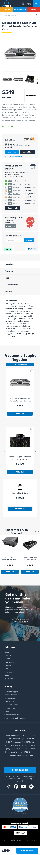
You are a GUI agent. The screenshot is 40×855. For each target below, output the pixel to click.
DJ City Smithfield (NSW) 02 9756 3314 (20, 748)
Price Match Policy (11, 705)
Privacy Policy (21, 621)
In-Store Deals (20, 9)
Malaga (15, 203)
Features (9, 271)
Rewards (7, 665)
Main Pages (9, 647)
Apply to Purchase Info (13, 156)
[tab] (20, 264)
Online (15, 181)
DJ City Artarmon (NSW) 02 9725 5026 (20, 745)
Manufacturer (11, 284)
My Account (9, 662)
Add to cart (27, 850)
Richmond (16, 191)
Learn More (28, 152)
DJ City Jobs (8, 679)
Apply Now (12, 152)
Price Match (10, 226)
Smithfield (16, 194)
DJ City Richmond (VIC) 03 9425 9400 (20, 738)
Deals (33, 9)
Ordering (8, 686)
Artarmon (16, 197)
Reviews (8, 291)
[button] (4, 451)
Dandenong (17, 184)
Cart (6, 669)
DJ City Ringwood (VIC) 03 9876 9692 (20, 742)
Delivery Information (12, 698)
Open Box (7, 9)
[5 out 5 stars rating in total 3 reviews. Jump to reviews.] (20, 32)
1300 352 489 (21, 769)
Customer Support (11, 691)
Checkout (8, 672)
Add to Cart (20, 414)
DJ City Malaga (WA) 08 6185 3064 (20, 755)
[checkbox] (31, 371)
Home (6, 652)
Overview (9, 264)
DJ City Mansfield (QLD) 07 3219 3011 (20, 752)
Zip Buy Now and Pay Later (14, 718)
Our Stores (20, 730)
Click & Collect (9, 701)
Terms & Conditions (11, 695)
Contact (7, 659)
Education (8, 675)
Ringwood (16, 187)
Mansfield (16, 200)
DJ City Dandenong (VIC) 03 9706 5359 (20, 735)
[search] (16, 15)
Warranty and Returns (12, 715)
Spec (7, 278)
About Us (8, 655)
